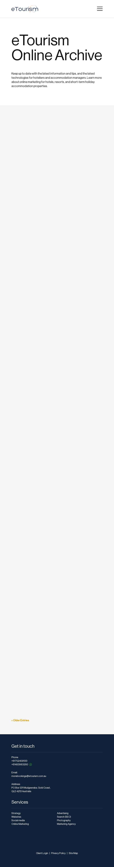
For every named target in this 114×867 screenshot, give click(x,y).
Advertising (62, 813)
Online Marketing (20, 824)
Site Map (73, 853)
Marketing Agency (66, 824)
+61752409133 (19, 761)
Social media (18, 820)
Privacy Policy (58, 853)
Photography (64, 820)
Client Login (42, 853)
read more (20, 147)
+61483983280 (19, 764)
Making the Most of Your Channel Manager (46, 683)
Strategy (16, 813)
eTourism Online (47, 133)
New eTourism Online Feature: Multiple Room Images (54, 466)
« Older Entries (20, 720)
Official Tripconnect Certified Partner (42, 426)
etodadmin (22, 133)
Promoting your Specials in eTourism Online (46, 604)
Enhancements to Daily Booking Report (44, 564)
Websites (16, 817)
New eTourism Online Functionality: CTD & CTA (49, 225)
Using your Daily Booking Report (38, 644)
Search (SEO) (64, 817)
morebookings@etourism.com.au (28, 776)
